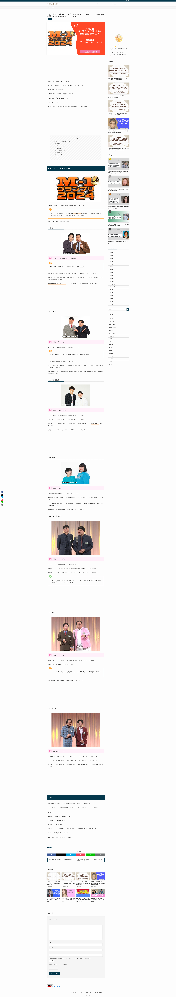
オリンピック (113, 336)
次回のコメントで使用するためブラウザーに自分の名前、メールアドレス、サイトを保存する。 (71, 958)
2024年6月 (112, 298)
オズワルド (59, 145)
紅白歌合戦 (112, 358)
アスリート (112, 324)
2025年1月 (112, 278)
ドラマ (111, 338)
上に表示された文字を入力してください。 (58, 964)
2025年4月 (112, 269)
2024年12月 (112, 281)
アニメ (111, 330)
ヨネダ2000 (59, 148)
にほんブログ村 (57, 986)
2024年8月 (112, 292)
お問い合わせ (88, 992)
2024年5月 (112, 301)
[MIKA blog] (53, 4)
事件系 (111, 344)
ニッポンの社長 (60, 146)
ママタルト (59, 152)
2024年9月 (112, 289)
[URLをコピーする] (100, 855)
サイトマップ (95, 992)
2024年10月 (112, 286)
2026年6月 (112, 252)
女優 (111, 350)
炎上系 (111, 356)
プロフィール (102, 992)
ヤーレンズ (59, 154)
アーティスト (113, 318)
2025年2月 (112, 275)
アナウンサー (113, 327)
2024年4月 (112, 304)
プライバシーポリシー (79, 992)
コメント (51, 924)
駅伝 (111, 364)
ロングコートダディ (61, 150)
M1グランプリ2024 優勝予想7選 (62, 141)
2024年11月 (112, 284)
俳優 (111, 347)
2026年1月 (112, 255)
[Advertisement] (76, 66)
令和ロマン (59, 143)
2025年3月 (112, 272)
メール (51, 947)
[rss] (126, 1)
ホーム (72, 992)
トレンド (50, 847)
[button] (51, 855)
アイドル (112, 321)
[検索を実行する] (128, 309)
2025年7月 (112, 261)
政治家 (111, 353)
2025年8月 (112, 258)
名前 (50, 942)
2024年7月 (112, 295)
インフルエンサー (114, 333)
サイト (50, 953)
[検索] (128, 1)
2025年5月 (112, 266)
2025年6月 (112, 264)
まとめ (56, 156)
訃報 (111, 361)
